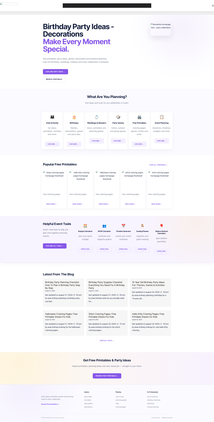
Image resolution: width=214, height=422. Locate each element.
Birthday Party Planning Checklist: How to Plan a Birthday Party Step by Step (62, 285)
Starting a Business (153, 400)
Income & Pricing (153, 407)
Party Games (94, 5)
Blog (148, 5)
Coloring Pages (121, 407)
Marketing (150, 403)
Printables (80, 5)
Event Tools (121, 5)
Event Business (136, 5)
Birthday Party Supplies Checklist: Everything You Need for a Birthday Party (107, 285)
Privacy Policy (156, 417)
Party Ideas (68, 5)
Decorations (107, 5)
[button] (213, 5)
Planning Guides (121, 400)
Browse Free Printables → (50, 404)
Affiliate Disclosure (167, 417)
